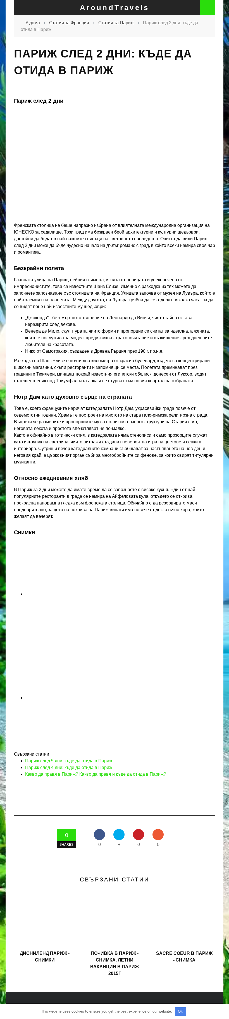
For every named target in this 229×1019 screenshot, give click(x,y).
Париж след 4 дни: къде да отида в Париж (68, 767)
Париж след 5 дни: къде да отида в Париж (68, 760)
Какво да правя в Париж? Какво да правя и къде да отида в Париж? (95, 774)
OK (180, 1011)
